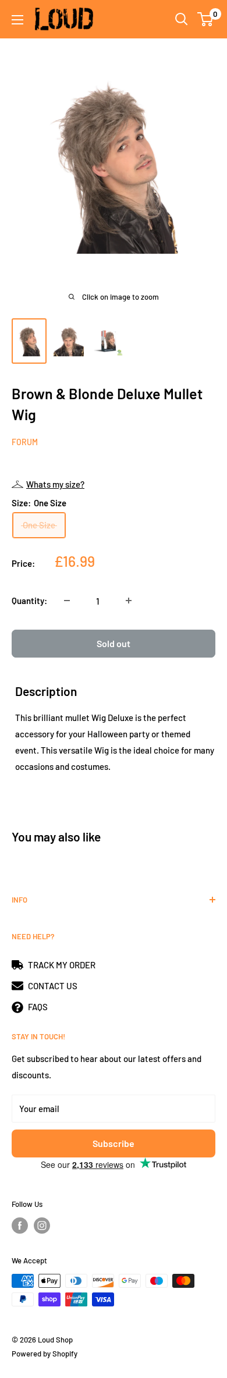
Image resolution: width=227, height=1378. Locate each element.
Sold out (113, 643)
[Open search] (181, 19)
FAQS (38, 1006)
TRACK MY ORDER (61, 965)
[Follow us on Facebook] (20, 1225)
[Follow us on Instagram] (42, 1225)
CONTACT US (52, 986)
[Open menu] (17, 19)
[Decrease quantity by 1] (67, 600)
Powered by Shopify (44, 1353)
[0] (205, 19)
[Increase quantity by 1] (128, 600)
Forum (25, 442)
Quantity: (29, 600)
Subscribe (113, 1143)
